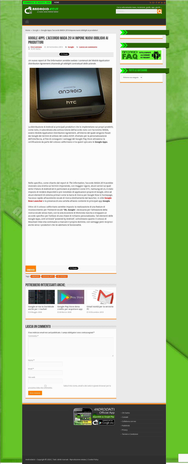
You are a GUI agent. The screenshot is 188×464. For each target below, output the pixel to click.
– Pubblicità (125, 426)
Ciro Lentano (36, 47)
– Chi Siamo (125, 413)
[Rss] (150, 2)
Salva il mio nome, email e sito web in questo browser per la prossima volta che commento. (69, 387)
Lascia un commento (88, 47)
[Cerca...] (159, 11)
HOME (56, 2)
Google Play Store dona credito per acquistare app (69, 307)
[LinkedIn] (162, 2)
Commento (33, 336)
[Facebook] (156, 2)
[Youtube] (165, 2)
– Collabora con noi (128, 421)
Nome (31, 360)
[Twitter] (159, 2)
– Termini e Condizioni (129, 434)
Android (35, 276)
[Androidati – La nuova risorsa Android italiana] (41, 9)
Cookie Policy (93, 460)
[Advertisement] (49, 163)
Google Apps (48, 276)
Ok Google (62, 276)
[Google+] (153, 2)
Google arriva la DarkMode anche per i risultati (41, 307)
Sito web (31, 377)
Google (36, 30)
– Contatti (124, 417)
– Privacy (124, 430)
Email (31, 369)
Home (27, 30)
